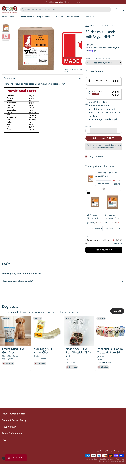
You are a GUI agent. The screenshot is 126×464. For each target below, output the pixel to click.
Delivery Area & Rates (13, 413)
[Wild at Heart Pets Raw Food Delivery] (9, 9)
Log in (122, 2)
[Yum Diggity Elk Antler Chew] (47, 331)
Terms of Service (106, 451)
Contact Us (89, 16)
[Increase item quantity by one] (119, 130)
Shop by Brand (26, 16)
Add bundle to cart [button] (103, 249)
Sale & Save (59, 16)
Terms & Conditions (12, 433)
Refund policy (119, 451)
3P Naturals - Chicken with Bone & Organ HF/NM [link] (93, 217)
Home (4, 16)
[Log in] (115, 9)
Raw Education (73, 16)
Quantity (88, 126)
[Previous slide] (15, 47)
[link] (90, 178)
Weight (97, 58)
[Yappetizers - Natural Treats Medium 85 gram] (110, 331)
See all (117, 310)
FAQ (4, 439)
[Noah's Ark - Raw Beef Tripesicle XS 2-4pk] (79, 331)
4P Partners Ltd (119, 459)
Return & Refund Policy (14, 420)
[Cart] (121, 9)
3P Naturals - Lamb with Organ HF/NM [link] (106, 174)
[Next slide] (78, 47)
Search (88, 451)
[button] (103, 138)
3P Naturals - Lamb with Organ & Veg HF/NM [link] (112, 217)
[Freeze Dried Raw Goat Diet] (15, 331)
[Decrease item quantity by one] (88, 130)
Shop (12, 16)
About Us (95, 451)
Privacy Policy (9, 426)
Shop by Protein (43, 16)
